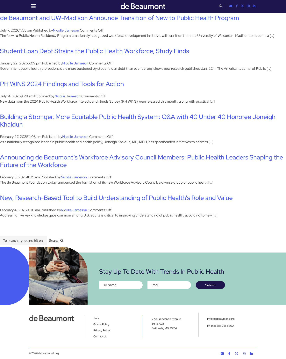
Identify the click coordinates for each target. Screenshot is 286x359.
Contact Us (100, 336)
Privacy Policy (101, 330)
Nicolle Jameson (66, 30)
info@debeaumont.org (220, 318)
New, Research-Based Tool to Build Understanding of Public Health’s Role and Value (116, 198)
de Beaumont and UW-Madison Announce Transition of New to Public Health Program (119, 18)
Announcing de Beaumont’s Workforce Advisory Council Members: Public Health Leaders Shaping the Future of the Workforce (141, 161)
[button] (56, 240)
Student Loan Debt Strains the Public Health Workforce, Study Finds (94, 51)
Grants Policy (101, 324)
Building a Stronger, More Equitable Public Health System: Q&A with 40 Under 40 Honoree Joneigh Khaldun (137, 120)
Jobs (96, 318)
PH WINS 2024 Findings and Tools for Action (62, 84)
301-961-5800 (225, 325)
